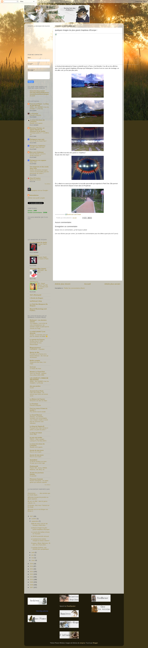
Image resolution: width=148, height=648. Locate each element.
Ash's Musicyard (35, 295)
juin (33, 555)
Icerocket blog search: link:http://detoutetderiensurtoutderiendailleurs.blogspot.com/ (39, 93)
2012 (32, 574)
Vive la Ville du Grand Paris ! (38, 141)
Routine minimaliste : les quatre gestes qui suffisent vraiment (39, 481)
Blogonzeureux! (35, 347)
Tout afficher (47, 183)
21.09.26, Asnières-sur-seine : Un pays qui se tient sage (38, 462)
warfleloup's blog (36, 301)
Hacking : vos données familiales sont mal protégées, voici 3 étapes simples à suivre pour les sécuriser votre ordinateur (39, 420)
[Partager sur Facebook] (89, 218)
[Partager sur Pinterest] (91, 218)
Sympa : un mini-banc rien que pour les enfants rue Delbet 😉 (39, 335)
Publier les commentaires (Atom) (74, 288)
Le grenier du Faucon (37, 339)
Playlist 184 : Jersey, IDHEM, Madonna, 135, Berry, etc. (38, 468)
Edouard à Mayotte (35, 115)
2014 (32, 569)
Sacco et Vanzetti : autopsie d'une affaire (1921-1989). (38, 374)
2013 (32, 571)
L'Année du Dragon (36, 298)
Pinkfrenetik (34, 466)
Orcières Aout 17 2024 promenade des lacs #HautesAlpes (36, 342)
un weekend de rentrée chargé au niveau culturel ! (40, 539)
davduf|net (33, 460)
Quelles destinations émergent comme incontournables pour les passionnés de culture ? (39, 171)
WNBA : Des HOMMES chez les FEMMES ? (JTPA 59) (39, 108)
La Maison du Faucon (37, 399)
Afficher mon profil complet (36, 198)
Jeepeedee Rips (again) (38, 268)
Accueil (87, 284)
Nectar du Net (34, 352)
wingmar (82, 643)
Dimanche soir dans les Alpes (38, 400)
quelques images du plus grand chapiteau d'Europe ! (40, 528)
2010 (32, 579)
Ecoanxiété (33, 476)
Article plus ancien (112, 284)
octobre (34, 518)
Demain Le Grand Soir (37, 371)
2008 (32, 585)
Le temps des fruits (35, 368)
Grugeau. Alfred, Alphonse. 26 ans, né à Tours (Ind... (40, 544)
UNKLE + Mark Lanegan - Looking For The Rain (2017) (38, 440)
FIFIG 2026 (33, 434)
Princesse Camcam (36, 479)
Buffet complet (35, 360)
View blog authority (42, 611)
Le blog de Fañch (36, 433)
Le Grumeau (34, 113)
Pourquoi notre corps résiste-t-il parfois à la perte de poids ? (39, 428)
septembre (35, 521)
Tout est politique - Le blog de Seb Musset (39, 104)
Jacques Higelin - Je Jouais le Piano (43, 258)
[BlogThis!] (85, 218)
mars (33, 560)
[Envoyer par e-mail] (83, 218)
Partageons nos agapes (38, 160)
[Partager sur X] (87, 218)
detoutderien (34, 195)
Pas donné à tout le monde (38, 411)
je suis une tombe (36, 437)
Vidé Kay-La (34, 282)
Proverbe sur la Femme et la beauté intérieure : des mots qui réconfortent (39, 355)
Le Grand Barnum (36, 415)
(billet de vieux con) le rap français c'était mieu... (39, 524)
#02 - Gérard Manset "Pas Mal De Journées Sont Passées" (43, 286)
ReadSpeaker (71, 606)
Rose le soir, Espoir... (36, 452)
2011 (31, 577)
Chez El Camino (35, 178)
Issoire (32, 387)
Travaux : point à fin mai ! (37, 147)
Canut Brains (34, 255)
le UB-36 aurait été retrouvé (40, 536)
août (33, 552)
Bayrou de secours (35, 180)
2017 (32, 516)
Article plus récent (62, 284)
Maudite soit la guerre (36, 123)
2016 (32, 563)
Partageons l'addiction (37, 146)
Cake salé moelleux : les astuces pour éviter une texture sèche (39, 394)
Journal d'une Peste (36, 391)
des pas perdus (35, 386)
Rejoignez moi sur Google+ (39, 190)
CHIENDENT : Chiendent (37, 349)
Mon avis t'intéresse (37, 152)
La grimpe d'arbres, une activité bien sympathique (40, 548)
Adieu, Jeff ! (33, 162)
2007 (32, 587)
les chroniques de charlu (38, 242)
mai (33, 558)
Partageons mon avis (37, 139)
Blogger (95, 643)
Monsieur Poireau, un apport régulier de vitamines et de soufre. (38, 129)
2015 (32, 566)
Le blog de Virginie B (37, 426)
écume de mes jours (37, 450)
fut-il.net (33, 367)
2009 (32, 582)
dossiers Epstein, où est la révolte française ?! (37, 154)
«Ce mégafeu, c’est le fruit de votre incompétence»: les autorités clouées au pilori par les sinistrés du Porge (39, 326)
